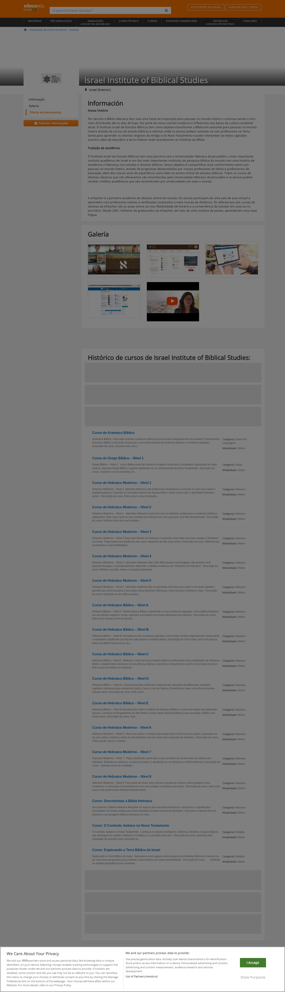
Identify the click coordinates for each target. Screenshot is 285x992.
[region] (142, 969)
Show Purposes (253, 977)
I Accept (253, 962)
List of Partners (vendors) (142, 976)
